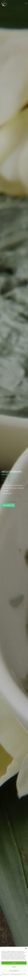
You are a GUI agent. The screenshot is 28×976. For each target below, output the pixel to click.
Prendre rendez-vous (8, 505)
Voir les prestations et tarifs (10, 499)
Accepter (14, 963)
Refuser (14, 967)
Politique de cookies (5, 974)
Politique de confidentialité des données (17, 974)
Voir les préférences (14, 971)
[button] (26, 948)
